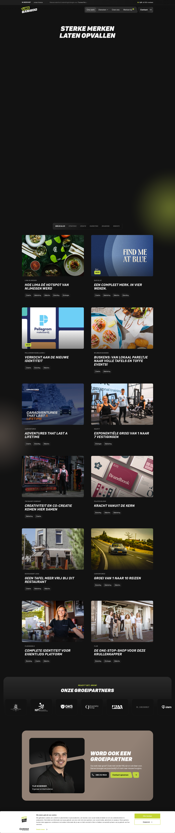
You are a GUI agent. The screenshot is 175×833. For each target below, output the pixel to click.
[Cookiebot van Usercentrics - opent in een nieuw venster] (24, 829)
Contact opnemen (120, 775)
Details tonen (40, 829)
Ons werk (91, 10)
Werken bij (127, 10)
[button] (103, 9)
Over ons (115, 10)
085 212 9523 (101, 775)
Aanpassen (146, 822)
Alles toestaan (147, 816)
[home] (29, 9)
